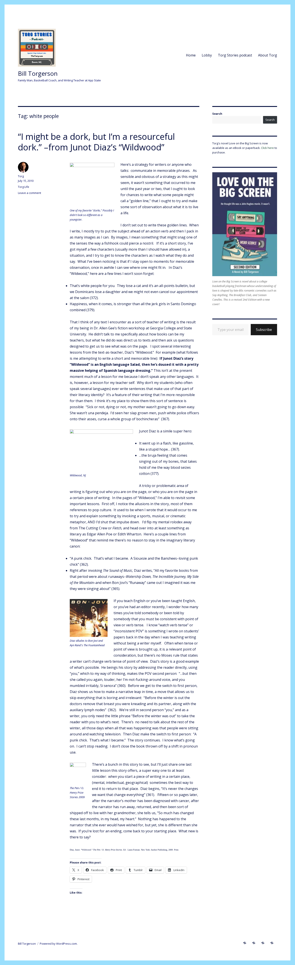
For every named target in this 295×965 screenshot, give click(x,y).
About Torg (267, 55)
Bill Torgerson (38, 73)
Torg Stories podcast (235, 55)
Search (217, 114)
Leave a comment (29, 193)
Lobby (207, 55)
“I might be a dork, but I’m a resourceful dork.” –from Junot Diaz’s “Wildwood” (96, 141)
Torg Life (23, 187)
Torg (21, 176)
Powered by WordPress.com (58, 944)
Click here (267, 148)
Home (191, 55)
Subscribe (264, 329)
